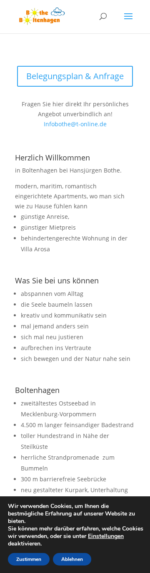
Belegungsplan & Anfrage (75, 76)
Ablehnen (72, 559)
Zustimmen (28, 559)
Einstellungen (106, 536)
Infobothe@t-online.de (75, 124)
